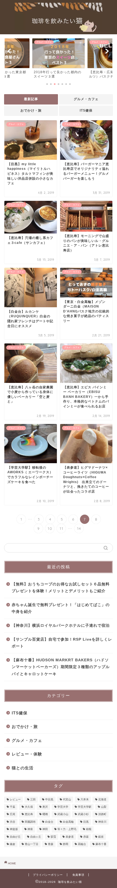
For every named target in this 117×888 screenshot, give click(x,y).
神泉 (30, 829)
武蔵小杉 (83, 814)
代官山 (67, 799)
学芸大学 (62, 806)
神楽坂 (14, 829)
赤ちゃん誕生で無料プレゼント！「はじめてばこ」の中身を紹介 (61, 608)
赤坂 (86, 836)
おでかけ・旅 (31, 110)
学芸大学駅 (84, 806)
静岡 (65, 844)
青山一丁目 (31, 844)
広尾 (12, 814)
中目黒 (49, 799)
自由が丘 (15, 836)
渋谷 (12, 821)
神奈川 (102, 821)
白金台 (49, 821)
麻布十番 (101, 844)
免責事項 (78, 874)
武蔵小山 (62, 814)
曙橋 (45, 814)
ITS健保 (86, 110)
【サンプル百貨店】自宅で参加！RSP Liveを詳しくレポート (62, 643)
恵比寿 (29, 814)
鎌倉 (12, 844)
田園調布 (30, 821)
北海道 (102, 799)
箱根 (88, 829)
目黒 (86, 821)
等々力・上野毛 (66, 829)
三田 (33, 799)
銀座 (101, 836)
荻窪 (53, 836)
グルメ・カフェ (86, 99)
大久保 (29, 806)
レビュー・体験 (27, 754)
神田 (45, 829)
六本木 (85, 799)
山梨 (103, 806)
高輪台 (82, 844)
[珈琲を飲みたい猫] (58, 30)
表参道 (70, 836)
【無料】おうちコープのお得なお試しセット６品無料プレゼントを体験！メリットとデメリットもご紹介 (61, 587)
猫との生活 (22, 768)
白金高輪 (68, 821)
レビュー (15, 799)
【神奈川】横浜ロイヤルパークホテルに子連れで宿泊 (61, 625)
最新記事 (31, 99)
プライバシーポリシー (48, 874)
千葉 (12, 806)
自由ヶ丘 (35, 836)
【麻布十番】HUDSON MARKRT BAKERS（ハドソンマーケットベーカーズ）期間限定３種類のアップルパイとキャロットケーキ (61, 667)
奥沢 (45, 806)
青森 (50, 844)
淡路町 (102, 814)
